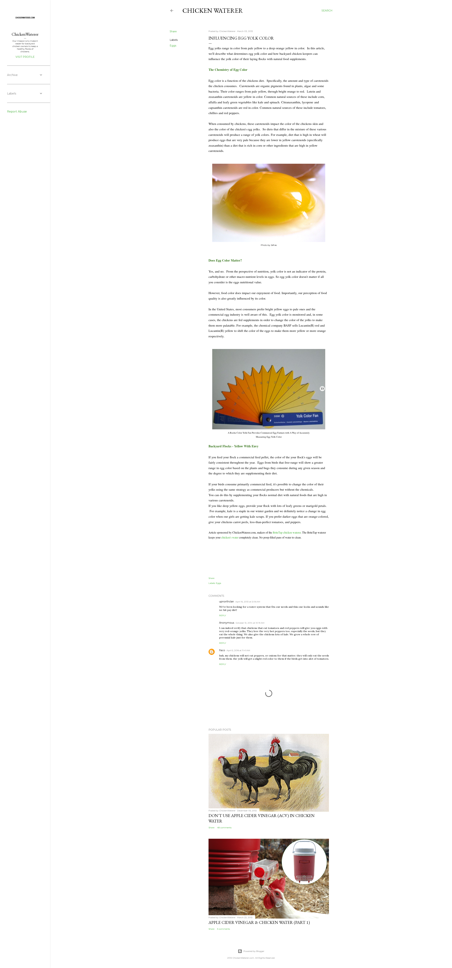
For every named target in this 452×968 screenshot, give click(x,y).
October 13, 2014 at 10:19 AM (250, 622)
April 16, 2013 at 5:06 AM (247, 601)
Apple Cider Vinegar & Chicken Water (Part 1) (259, 922)
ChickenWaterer (25, 34)
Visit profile (25, 56)
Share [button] (173, 31)
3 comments (223, 929)
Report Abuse (17, 111)
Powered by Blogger (253, 951)
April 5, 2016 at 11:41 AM (238, 650)
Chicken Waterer (212, 10)
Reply (222, 615)
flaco (222, 650)
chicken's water (229, 537)
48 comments (224, 827)
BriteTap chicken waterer (287, 532)
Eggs (173, 45)
